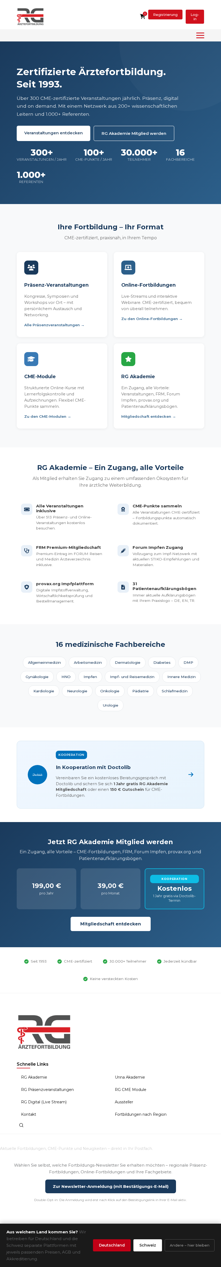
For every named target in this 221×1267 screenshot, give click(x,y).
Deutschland (112, 1245)
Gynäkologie (37, 677)
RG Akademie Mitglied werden (134, 133)
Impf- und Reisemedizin (132, 677)
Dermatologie (127, 662)
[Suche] (21, 1125)
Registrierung (165, 14)
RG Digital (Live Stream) (44, 1102)
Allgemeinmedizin (44, 662)
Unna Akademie (130, 1077)
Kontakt (28, 1114)
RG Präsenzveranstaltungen (47, 1089)
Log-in (195, 16)
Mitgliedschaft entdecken (110, 923)
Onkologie (109, 691)
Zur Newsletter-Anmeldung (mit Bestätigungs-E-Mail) (110, 1186)
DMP (188, 662)
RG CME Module (130, 1089)
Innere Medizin (181, 677)
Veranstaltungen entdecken (53, 132)
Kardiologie (43, 691)
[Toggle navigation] (200, 35)
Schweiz (147, 1245)
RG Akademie (34, 1077)
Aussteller (124, 1102)
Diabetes (162, 662)
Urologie (110, 705)
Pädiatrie (140, 691)
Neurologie (77, 691)
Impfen (90, 677)
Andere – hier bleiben (189, 1245)
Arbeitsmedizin (88, 662)
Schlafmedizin (175, 691)
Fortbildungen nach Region (141, 1114)
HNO (66, 677)
